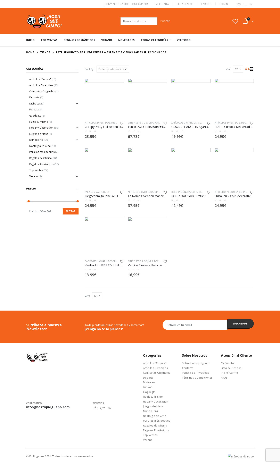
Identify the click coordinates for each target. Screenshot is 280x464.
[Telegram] (251, 4)
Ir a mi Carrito (229, 372)
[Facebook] (239, 4)
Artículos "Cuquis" (226, 192)
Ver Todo (184, 40)
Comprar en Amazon (117, 83)
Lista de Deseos (231, 368)
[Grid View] (247, 69)
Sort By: (89, 69)
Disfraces (117, 122)
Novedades (126, 40)
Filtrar (70, 211)
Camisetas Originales (42, 91)
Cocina (202, 122)
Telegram (109, 408)
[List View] (252, 69)
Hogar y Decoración (110, 261)
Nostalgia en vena (40, 146)
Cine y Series (135, 122)
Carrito (206, 4)
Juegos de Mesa (38, 134)
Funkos (33, 109)
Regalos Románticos (79, 40)
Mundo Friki (36, 140)
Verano (106, 40)
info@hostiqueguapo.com (48, 407)
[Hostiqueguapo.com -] (44, 21)
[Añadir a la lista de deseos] (122, 123)
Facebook (96, 408)
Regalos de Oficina (40, 158)
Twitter (102, 408)
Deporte (34, 97)
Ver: (228, 69)
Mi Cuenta (162, 4)
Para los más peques (97, 192)
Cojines (243, 192)
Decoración (151, 122)
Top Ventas (49, 40)
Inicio (30, 40)
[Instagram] (245, 4)
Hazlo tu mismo (196, 192)
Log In (224, 4)
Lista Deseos (185, 4)
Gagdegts (90, 261)
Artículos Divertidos (97, 122)
